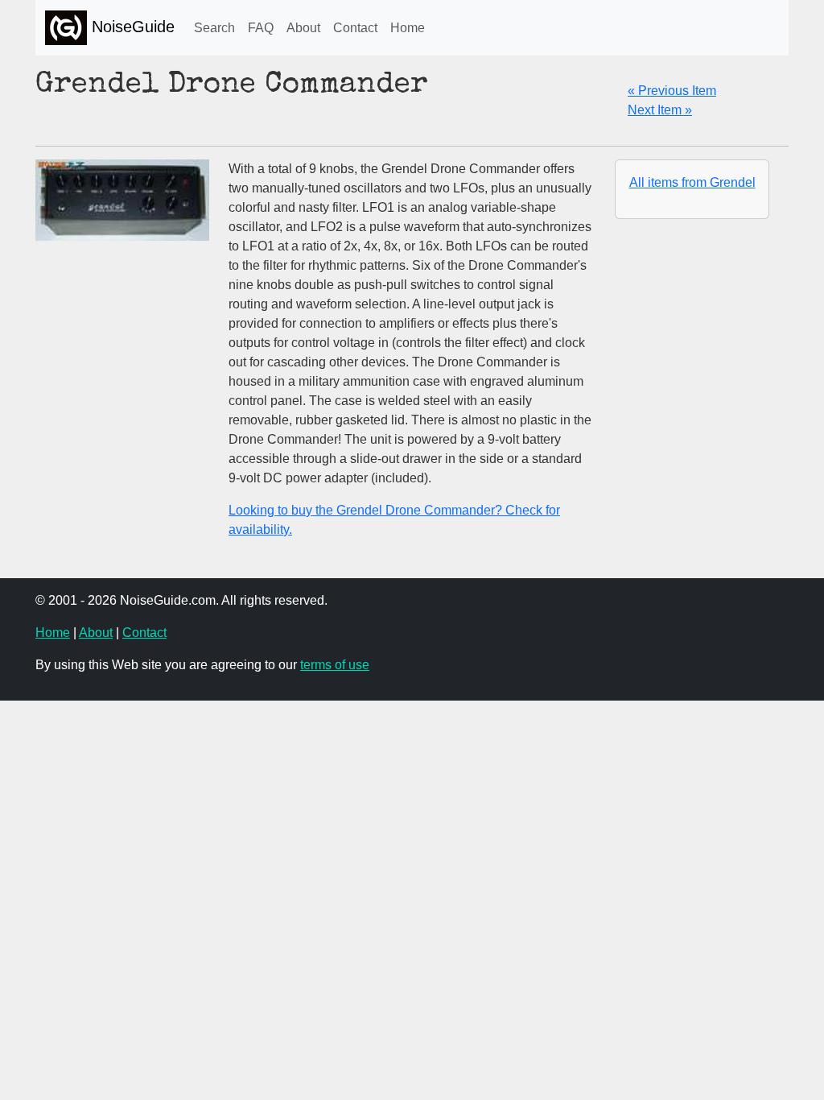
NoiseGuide (131, 26)
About (303, 28)
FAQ (261, 28)
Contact (355, 28)
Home (407, 28)
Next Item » (660, 110)
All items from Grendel (692, 182)
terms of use (334, 665)
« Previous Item (672, 90)
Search (214, 28)
